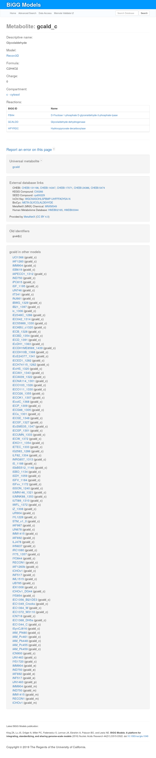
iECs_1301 (20, 414)
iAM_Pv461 (20, 636)
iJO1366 (18, 257)
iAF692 (17, 538)
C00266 (38, 191)
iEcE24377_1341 (24, 356)
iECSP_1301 (21, 430)
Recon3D (12, 55)
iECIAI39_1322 (22, 377)
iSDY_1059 (20, 476)
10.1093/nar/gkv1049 (137, 736)
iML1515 (18, 579)
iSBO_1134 (20, 471)
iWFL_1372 (20, 504)
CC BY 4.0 (43, 216)
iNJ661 (17, 298)
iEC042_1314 (21, 319)
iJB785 (17, 583)
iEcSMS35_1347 (23, 426)
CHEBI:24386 (81, 188)
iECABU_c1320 (23, 327)
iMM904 (18, 265)
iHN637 (17, 546)
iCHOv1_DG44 (22, 591)
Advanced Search (27, 13)
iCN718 (17, 616)
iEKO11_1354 (22, 443)
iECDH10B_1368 (24, 352)
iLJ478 (17, 542)
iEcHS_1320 (21, 368)
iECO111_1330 (23, 389)
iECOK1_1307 (22, 397)
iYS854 (17, 595)
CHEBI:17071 (64, 188)
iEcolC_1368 (21, 401)
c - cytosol (13, 94)
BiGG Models (23, 4)
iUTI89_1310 (21, 500)
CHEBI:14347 (47, 188)
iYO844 (17, 558)
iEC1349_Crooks (24, 603)
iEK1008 (18, 587)
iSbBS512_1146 (23, 467)
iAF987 (17, 525)
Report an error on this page (29, 149)
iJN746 (17, 290)
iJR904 (17, 513)
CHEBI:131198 (30, 188)
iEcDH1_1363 (22, 344)
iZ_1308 (18, 509)
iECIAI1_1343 (22, 372)
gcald (16, 167)
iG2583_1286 (21, 451)
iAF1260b (19, 566)
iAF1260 (18, 261)
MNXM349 (51, 206)
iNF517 (17, 575)
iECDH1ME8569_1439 (27, 348)
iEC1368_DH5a (23, 620)
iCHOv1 (18, 570)
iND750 (17, 278)
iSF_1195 (19, 286)
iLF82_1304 (20, 455)
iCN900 (17, 653)
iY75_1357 (20, 554)
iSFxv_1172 (20, 484)
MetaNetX (29, 216)
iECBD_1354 (21, 335)
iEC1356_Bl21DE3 (25, 599)
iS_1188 (18, 463)
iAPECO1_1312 (23, 274)
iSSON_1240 (21, 488)
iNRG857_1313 (23, 459)
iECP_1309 (20, 405)
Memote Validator (63, 13)
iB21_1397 (20, 307)
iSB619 (17, 269)
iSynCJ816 (20, 628)
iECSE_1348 (21, 418)
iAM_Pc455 (20, 645)
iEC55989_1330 (23, 323)
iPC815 (17, 282)
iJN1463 (18, 657)
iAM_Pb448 (20, 641)
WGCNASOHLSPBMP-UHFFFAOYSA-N (47, 199)
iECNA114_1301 (23, 381)
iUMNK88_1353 (23, 496)
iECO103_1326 (23, 385)
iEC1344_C (20, 624)
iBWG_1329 (20, 302)
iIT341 (16, 294)
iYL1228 (18, 517)
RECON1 (19, 562)
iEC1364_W (20, 608)
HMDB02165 (55, 210)
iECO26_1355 (22, 393)
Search (144, 13)
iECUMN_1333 (22, 434)
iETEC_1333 (21, 447)
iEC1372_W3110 (24, 612)
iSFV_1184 (20, 480)
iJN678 (17, 529)
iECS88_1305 (22, 410)
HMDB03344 (71, 210)
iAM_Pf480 (20, 632)
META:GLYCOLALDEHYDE (37, 202)
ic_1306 (18, 311)
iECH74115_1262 (24, 364)
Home (13, 13)
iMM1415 (18, 533)
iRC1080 (18, 550)
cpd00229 (39, 195)
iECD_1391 (20, 340)
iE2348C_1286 (22, 315)
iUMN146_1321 (23, 492)
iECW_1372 (20, 438)
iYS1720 (18, 661)
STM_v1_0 (20, 521)
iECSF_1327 (21, 422)
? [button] (53, 149)
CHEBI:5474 (98, 188)
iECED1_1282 (22, 360)
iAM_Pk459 (20, 649)
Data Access (45, 13)
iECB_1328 (20, 331)
